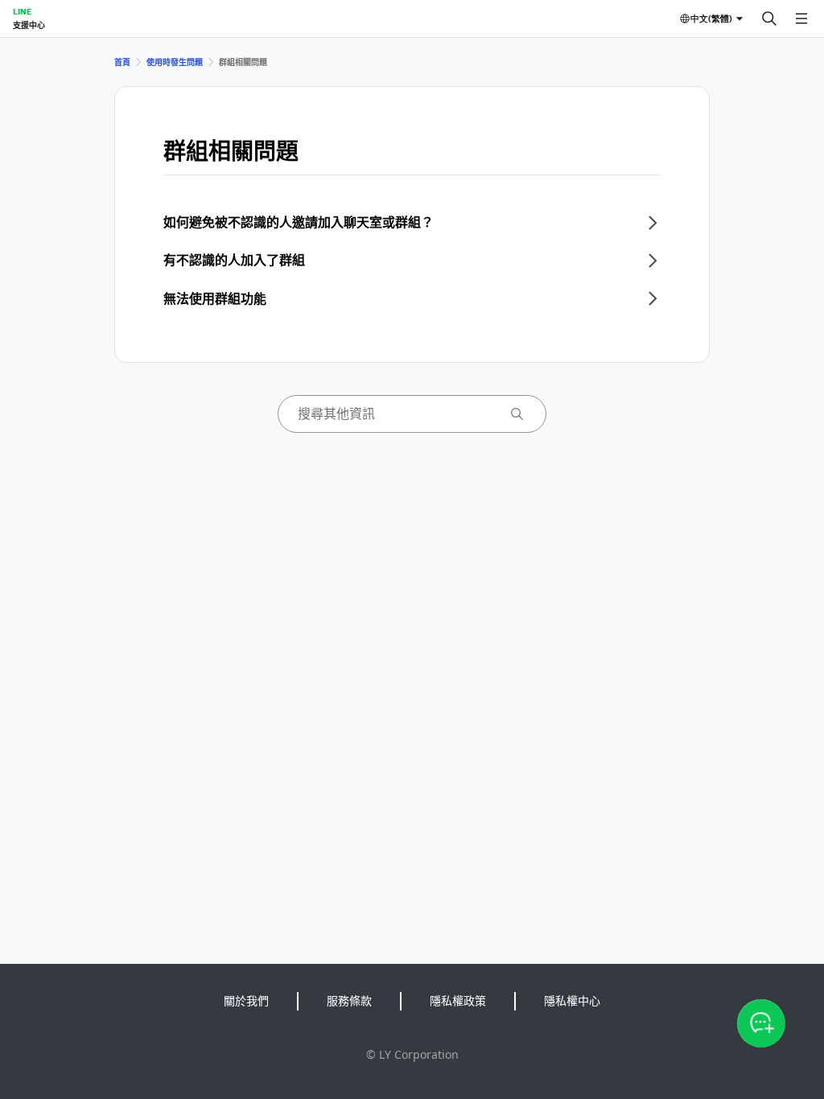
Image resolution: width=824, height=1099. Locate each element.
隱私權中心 (572, 1000)
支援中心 (29, 25)
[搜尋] (769, 18)
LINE (22, 11)
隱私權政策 (458, 1000)
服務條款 (349, 1000)
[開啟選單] (801, 18)
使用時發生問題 (174, 62)
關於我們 (246, 1000)
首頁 (122, 62)
